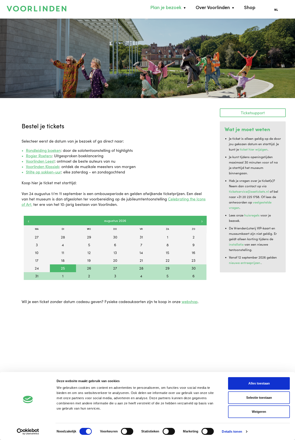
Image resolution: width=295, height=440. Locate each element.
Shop (249, 7)
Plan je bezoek (165, 7)
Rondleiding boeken (43, 150)
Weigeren (259, 411)
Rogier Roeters (39, 155)
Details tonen (232, 431)
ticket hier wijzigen (254, 149)
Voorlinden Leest (40, 161)
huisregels (252, 215)
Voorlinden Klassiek (42, 166)
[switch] (127, 431)
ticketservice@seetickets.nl (249, 191)
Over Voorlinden (213, 7)
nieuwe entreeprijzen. (245, 263)
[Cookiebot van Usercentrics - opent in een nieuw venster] (28, 431)
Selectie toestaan (259, 397)
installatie (236, 244)
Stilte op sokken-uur (43, 172)
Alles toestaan (259, 383)
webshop (190, 301)
